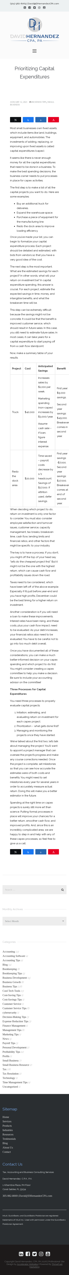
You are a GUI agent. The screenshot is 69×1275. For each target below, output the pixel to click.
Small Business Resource (16, 1064)
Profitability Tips (11, 1051)
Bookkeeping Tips (12, 973)
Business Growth (12, 982)
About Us (8, 1147)
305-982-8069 (10, 1195)
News (6, 1038)
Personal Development (14, 1047)
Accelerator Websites (27, 1264)
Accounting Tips (11, 960)
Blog (5, 964)
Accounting (9, 951)
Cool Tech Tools (11, 990)
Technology (9, 1078)
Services (7, 1121)
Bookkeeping (10, 969)
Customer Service (12, 1003)
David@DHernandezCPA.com (35, 1195)
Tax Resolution (11, 1073)
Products (7, 1125)
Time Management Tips (15, 1082)
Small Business (11, 1060)
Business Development (15, 977)
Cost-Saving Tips (12, 995)
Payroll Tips (9, 1043)
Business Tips (39, 102)
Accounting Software (14, 956)
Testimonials (9, 1138)
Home (6, 1117)
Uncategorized (10, 1086)
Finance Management (14, 1025)
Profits (6, 1056)
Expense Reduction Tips (15, 1021)
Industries (8, 1130)
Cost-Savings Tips (12, 999)
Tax (5, 1069)
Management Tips (12, 1030)
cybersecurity (10, 1012)
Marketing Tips (11, 1034)
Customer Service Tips (14, 1008)
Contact (7, 1151)
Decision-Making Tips (14, 1017)
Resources (8, 1134)
